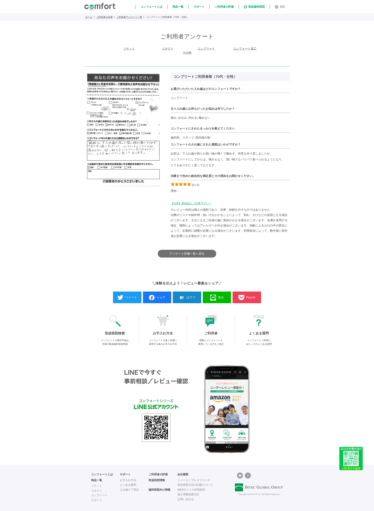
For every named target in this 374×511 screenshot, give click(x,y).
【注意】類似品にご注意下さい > (191, 203)
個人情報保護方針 (188, 494)
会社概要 (182, 474)
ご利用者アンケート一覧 (129, 17)
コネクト (168, 48)
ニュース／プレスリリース (193, 480)
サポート (199, 6)
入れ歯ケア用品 (129, 489)
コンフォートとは (151, 6)
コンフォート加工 (245, 48)
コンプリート (206, 48)
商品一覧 (178, 6)
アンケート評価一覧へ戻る (187, 253)
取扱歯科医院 (256, 6)
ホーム (88, 17)
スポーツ (96, 500)
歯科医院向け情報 (159, 489)
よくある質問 (128, 484)
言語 (282, 6)
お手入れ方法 (128, 480)
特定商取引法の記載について (195, 484)
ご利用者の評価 (224, 6)
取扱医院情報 (157, 480)
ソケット (129, 48)
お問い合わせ (185, 499)
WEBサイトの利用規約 (191, 489)
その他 (187, 52)
